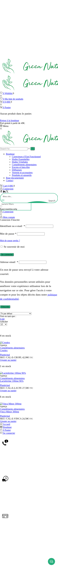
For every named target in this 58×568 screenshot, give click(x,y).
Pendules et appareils (22, 175)
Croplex (4, 350)
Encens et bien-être (21, 167)
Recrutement (38, 560)
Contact (9, 180)
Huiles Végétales (20, 162)
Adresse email (9, 262)
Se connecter (7, 254)
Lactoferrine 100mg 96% (11, 381)
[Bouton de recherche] (32, 148)
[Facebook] (1, 191)
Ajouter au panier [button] (8, 360)
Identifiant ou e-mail (12, 226)
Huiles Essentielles (20, 159)
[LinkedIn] (4, 191)
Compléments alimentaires (24, 164)
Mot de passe (8, 233)
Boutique (10, 154)
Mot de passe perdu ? (10, 240)
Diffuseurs (17, 170)
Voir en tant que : (8, 316)
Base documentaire (15, 178)
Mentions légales (25, 556)
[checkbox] (15, 207)
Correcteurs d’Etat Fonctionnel (26, 156)
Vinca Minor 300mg (9, 411)
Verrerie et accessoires (22, 172)
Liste (2, 319)
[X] (7, 191)
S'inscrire (5, 307)
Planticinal (5, 354)
